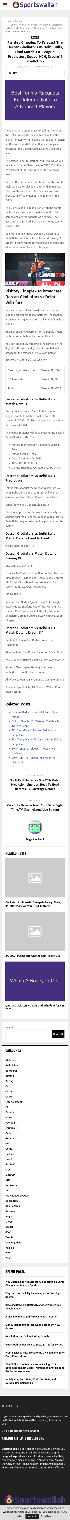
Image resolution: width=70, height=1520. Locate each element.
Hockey (9, 1154)
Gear (8, 1133)
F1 (6, 1107)
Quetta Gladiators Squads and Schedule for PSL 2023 (34, 1007)
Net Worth (11, 1185)
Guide (8, 1148)
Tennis (9, 1237)
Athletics (10, 1060)
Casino (9, 1091)
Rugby (9, 1216)
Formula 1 (11, 1128)
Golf (7, 1143)
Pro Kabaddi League (17, 1195)
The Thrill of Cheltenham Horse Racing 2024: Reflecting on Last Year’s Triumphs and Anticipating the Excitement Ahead (34, 1368)
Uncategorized (13, 1242)
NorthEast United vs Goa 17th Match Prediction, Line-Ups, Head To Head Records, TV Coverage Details (35, 785)
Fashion (10, 1112)
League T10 (42, 165)
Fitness (9, 1117)
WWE (8, 1252)
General (35, 37)
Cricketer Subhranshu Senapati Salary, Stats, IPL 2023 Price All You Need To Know (33, 904)
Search (9, 1027)
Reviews (10, 1211)
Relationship (12, 1206)
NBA (7, 1179)
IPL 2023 (10, 1164)
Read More (47, 1516)
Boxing (9, 1081)
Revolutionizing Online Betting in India (27, 1336)
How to (9, 1159)
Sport (8, 1232)
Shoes (8, 1221)
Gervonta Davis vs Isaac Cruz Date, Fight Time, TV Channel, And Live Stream (35, 807)
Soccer (9, 1226)
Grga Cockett (25, 66)
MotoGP (10, 1174)
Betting (9, 1075)
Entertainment (13, 1102)
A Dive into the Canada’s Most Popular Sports (31, 1316)
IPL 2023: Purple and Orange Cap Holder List (32, 956)
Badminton (11, 1065)
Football (10, 1122)
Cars (8, 1086)
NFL (7, 1190)
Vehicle (9, 1247)
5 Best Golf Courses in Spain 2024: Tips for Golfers (34, 1344)
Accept (32, 1516)
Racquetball (12, 1200)
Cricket (9, 1096)
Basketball (11, 1070)
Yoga (8, 1258)
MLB (8, 1169)
